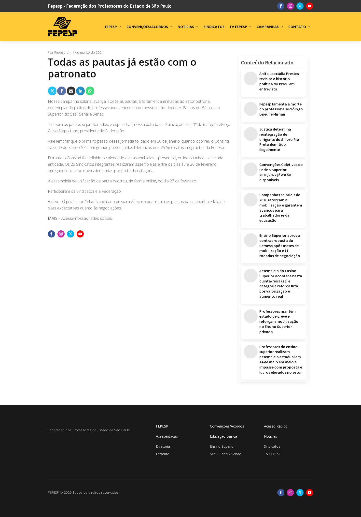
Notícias (270, 436)
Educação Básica (223, 436)
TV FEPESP (238, 26)
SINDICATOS (214, 26)
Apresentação (167, 436)
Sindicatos (272, 446)
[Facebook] (61, 91)
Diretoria (163, 446)
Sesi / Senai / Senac (225, 454)
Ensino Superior (222, 446)
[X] (52, 91)
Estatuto (162, 454)
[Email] (71, 91)
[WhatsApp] (90, 91)
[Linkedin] (80, 91)
